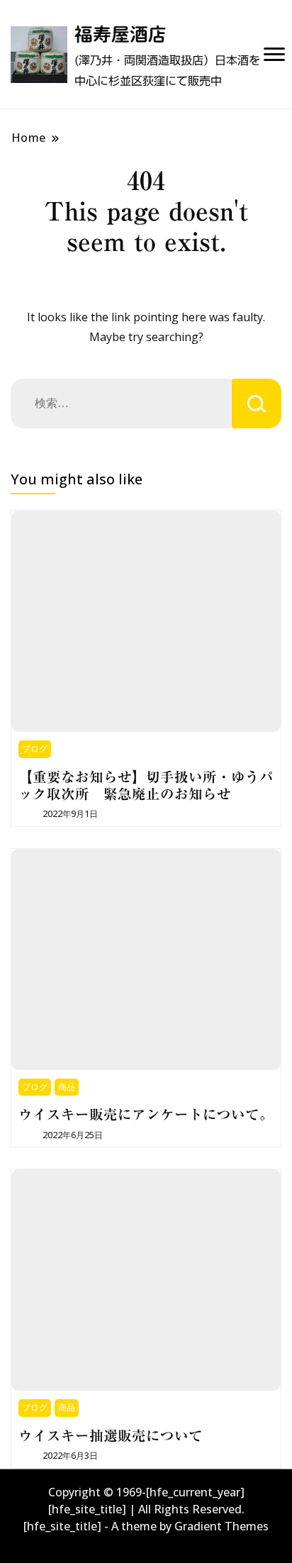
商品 (66, 1087)
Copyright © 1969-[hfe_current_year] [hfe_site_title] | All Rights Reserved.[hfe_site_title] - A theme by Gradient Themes (146, 1509)
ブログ (34, 748)
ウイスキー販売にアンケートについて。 (146, 1114)
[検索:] (121, 403)
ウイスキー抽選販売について (110, 1435)
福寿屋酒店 (120, 34)
